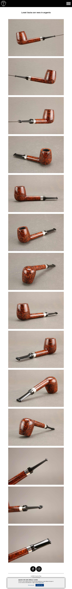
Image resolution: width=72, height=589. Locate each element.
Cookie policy (41, 582)
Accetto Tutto (39, 585)
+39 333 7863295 (36, 577)
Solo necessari (31, 585)
